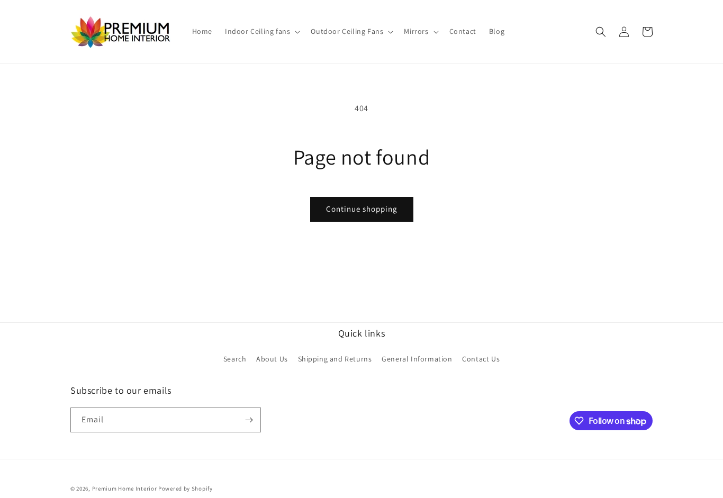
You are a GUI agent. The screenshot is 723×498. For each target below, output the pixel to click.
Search (235, 359)
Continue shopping (361, 209)
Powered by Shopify (185, 488)
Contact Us (481, 359)
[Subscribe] (248, 420)
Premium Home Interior (124, 488)
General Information (417, 359)
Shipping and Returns (335, 359)
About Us (272, 359)
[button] (261, 32)
